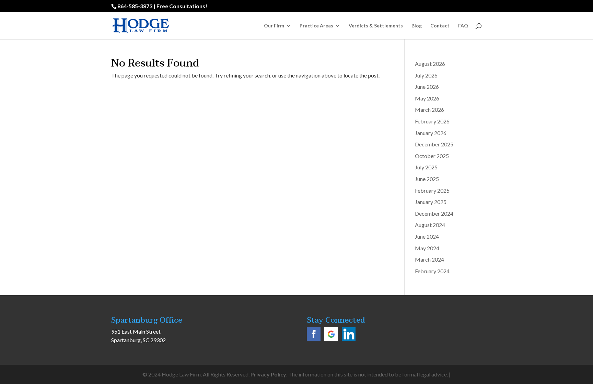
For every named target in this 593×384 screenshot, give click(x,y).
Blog (416, 25)
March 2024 (429, 259)
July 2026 (426, 75)
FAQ (463, 25)
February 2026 (432, 121)
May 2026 (427, 98)
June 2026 (427, 86)
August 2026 (430, 63)
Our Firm (274, 25)
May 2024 (427, 248)
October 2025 (432, 156)
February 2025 (432, 190)
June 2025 (427, 179)
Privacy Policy (268, 374)
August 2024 (430, 224)
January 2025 (430, 202)
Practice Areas (316, 25)
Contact (440, 25)
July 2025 (426, 167)
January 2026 (430, 133)
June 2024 (427, 236)
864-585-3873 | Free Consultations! (162, 6)
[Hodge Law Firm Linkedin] (349, 338)
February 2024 (432, 271)
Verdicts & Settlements (376, 25)
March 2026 (429, 109)
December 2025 (434, 144)
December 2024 (434, 213)
